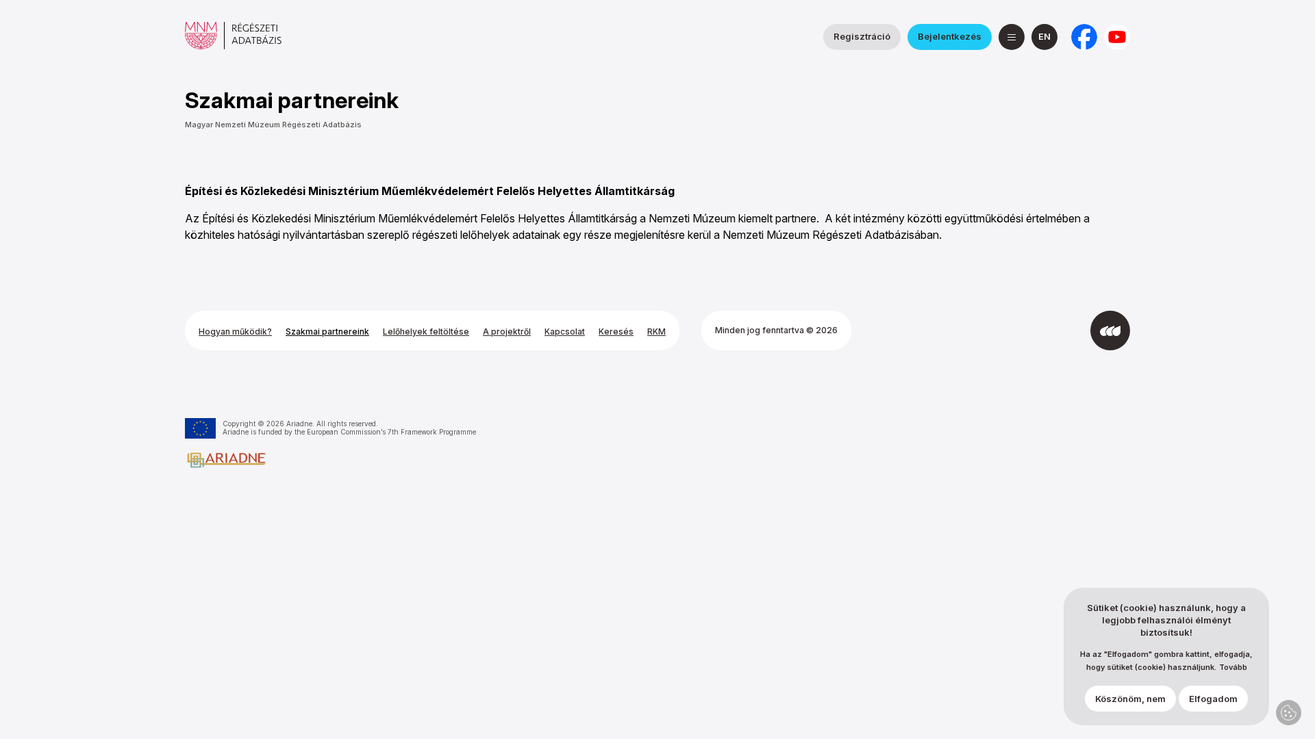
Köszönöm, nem (1130, 698)
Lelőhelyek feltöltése (426, 331)
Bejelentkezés (949, 36)
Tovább (1233, 667)
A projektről (507, 331)
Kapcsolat (564, 331)
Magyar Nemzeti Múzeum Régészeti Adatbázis (273, 124)
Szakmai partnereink (327, 331)
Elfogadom (1213, 698)
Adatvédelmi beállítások (1288, 712)
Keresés (616, 331)
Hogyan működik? (235, 331)
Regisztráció (862, 36)
